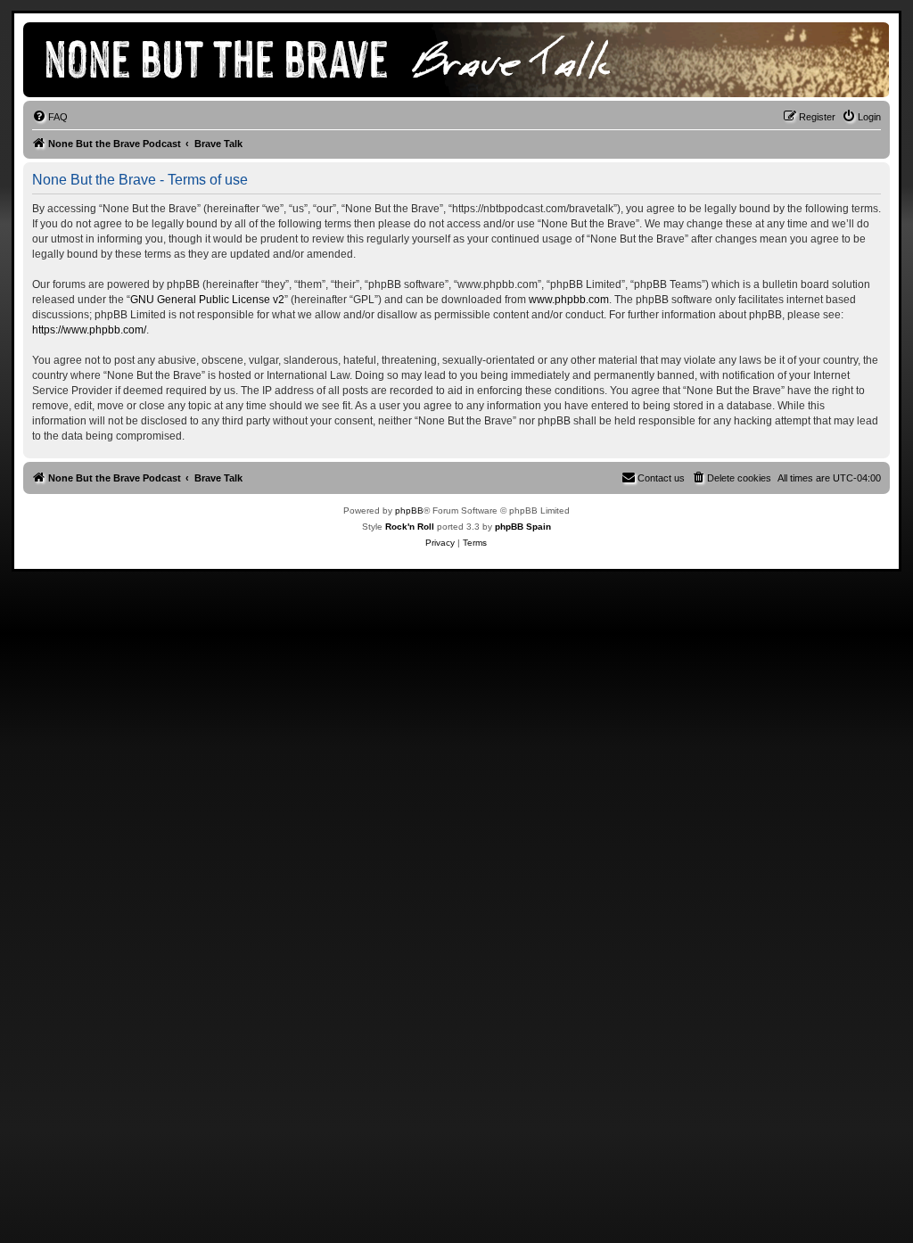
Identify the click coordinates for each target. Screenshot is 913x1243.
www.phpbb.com (569, 299)
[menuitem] (50, 117)
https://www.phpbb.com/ (89, 330)
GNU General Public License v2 (207, 299)
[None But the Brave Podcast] (348, 60)
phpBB (409, 510)
